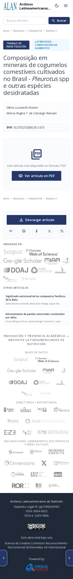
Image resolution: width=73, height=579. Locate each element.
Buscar (59, 20)
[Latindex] (42, 409)
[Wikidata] (39, 485)
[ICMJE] (53, 432)
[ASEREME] (54, 485)
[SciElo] (65, 261)
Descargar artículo (36, 220)
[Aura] (26, 432)
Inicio (6, 31)
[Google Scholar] (22, 261)
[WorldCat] (62, 409)
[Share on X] (49, 231)
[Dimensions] (19, 463)
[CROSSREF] (16, 451)
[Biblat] (13, 421)
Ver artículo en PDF (36, 176)
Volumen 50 (35, 31)
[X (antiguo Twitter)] (44, 463)
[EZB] (10, 432)
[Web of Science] (42, 252)
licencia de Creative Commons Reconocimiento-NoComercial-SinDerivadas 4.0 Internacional (36, 545)
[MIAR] (52, 261)
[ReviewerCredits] (56, 451)
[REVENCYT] (10, 279)
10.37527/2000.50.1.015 (28, 127)
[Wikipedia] (61, 463)
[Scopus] (13, 252)
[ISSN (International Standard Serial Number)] (39, 474)
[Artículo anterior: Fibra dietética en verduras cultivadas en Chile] (3, 558)
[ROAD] (26, 409)
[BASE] (27, 279)
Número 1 (52, 31)
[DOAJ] (16, 270)
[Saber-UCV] (8, 409)
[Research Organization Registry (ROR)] (20, 485)
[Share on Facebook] (36, 231)
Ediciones (18, 31)
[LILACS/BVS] (42, 270)
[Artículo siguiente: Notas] (69, 558)
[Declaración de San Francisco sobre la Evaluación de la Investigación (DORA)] (17, 474)
